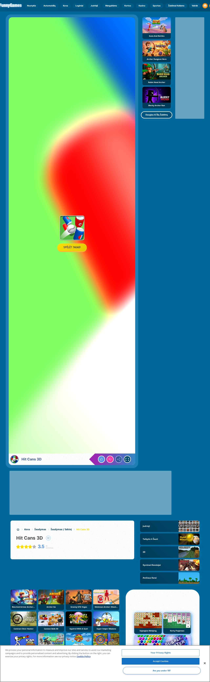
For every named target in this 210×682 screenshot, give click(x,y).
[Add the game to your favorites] (48, 538)
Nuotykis (31, 5)
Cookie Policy (84, 656)
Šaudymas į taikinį (61, 529)
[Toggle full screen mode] (127, 459)
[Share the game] (118, 459)
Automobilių (49, 5)
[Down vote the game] (110, 459)
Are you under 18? (162, 670)
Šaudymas (40, 529)
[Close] (204, 663)
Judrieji (94, 5)
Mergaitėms (111, 5)
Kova (65, 5)
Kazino (142, 5)
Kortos (127, 5)
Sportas (157, 5)
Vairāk (195, 5)
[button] (205, 5)
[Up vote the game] (101, 459)
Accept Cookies (160, 661)
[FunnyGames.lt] (18, 529)
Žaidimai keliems (176, 5)
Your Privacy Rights (161, 652)
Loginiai (79, 5)
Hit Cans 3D (82, 529)
